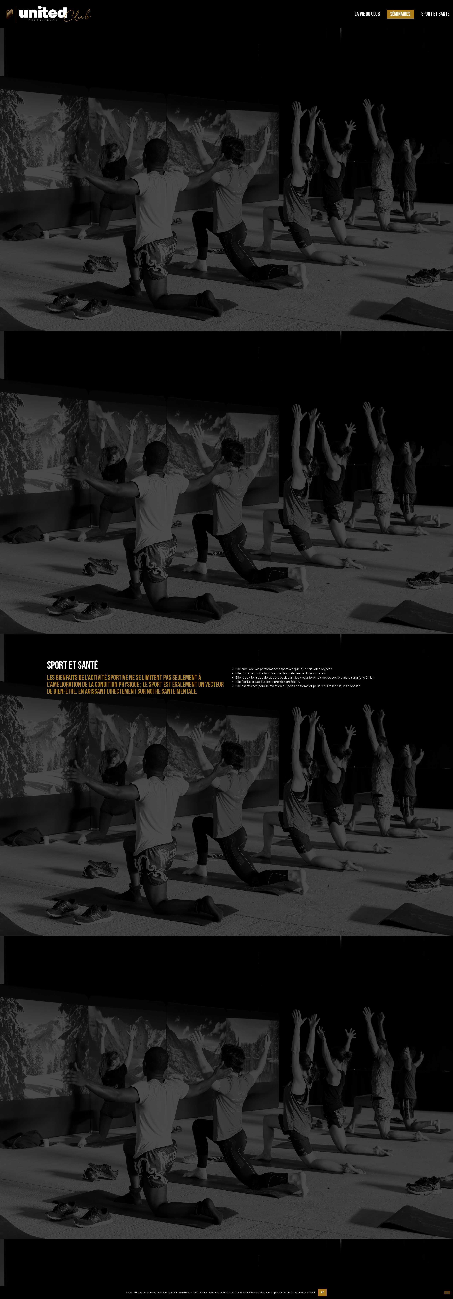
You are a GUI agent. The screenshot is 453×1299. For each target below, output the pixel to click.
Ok (322, 1292)
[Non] (447, 1292)
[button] (367, 14)
